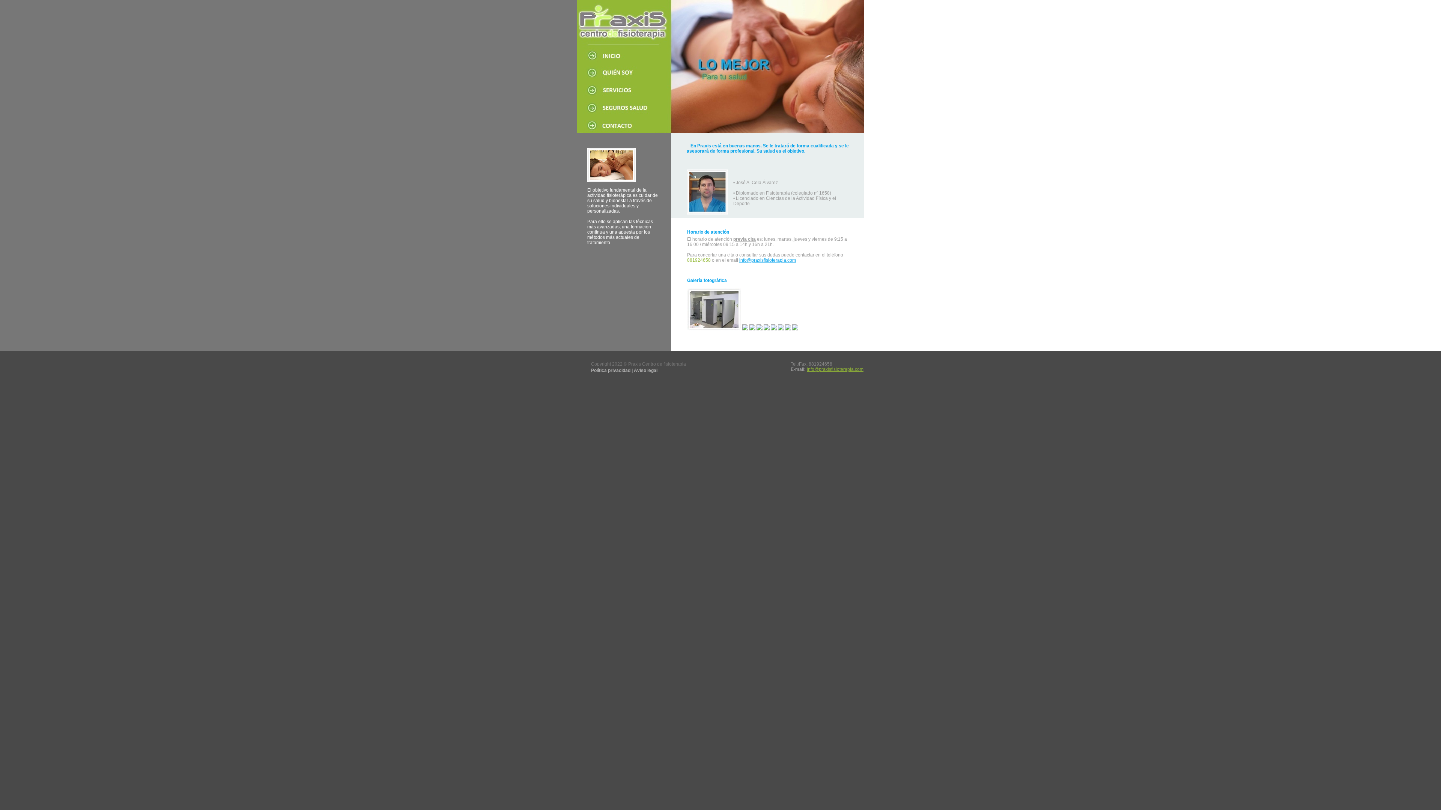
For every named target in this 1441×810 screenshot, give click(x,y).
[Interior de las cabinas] (781, 329)
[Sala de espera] (752, 329)
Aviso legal (645, 370)
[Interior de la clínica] (767, 329)
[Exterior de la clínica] (760, 329)
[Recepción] (788, 329)
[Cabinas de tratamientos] (714, 329)
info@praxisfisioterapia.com (767, 260)
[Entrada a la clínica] (745, 329)
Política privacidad (610, 370)
